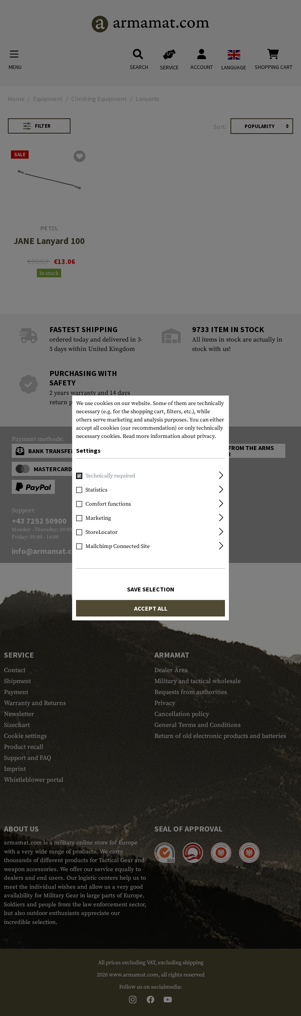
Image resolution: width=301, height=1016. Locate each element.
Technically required (110, 475)
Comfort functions (108, 504)
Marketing (98, 518)
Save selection (150, 589)
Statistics (96, 490)
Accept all (150, 608)
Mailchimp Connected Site (117, 546)
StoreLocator (101, 532)
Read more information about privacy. (169, 436)
